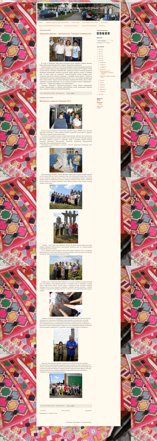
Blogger (89, 422)
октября (102, 64)
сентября (102, 67)
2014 (100, 60)
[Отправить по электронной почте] (67, 93)
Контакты (102, 25)
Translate (108, 42)
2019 (100, 49)
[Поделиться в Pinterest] (73, 93)
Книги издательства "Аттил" (90, 22)
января (102, 91)
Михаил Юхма (101, 103)
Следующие (43, 410)
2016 (100, 56)
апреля (102, 85)
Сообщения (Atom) (52, 413)
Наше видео (104, 22)
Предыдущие (88, 410)
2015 (100, 58)
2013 (100, 94)
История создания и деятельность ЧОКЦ (57, 22)
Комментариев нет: (60, 93)
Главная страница (65, 410)
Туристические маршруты (71, 25)
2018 (100, 51)
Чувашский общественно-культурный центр (74, 7)
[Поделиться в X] (70, 93)
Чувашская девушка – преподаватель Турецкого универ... (106, 72)
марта (101, 87)
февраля (102, 89)
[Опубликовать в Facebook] (72, 93)
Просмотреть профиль (100, 107)
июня (101, 80)
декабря (102, 62)
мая (101, 82)
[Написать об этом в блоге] (69, 93)
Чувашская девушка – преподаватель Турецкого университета (65, 33)
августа (102, 69)
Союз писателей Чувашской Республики (50, 25)
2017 (100, 54)
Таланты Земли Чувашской (88, 25)
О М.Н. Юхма (75, 22)
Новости (41, 22)
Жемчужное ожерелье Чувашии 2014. (55, 101)
